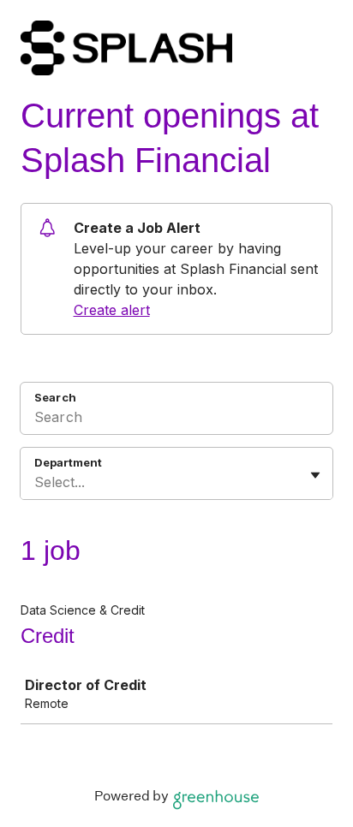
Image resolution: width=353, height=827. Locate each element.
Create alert (112, 309)
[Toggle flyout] (315, 475)
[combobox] (36, 482)
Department (68, 462)
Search (55, 397)
